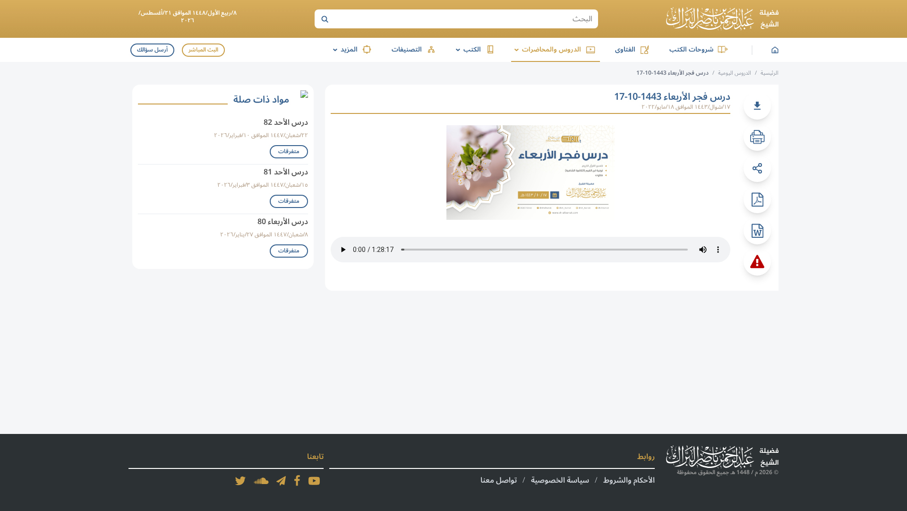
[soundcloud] (261, 480)
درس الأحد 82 (286, 122)
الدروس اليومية (734, 73)
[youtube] (314, 480)
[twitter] (240, 481)
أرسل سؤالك (152, 50)
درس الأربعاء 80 (282, 221)
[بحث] (325, 19)
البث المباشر (203, 50)
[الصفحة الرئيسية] (722, 19)
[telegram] (281, 480)
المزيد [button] (344, 49)
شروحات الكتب (691, 49)
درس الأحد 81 (286, 172)
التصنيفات (407, 49)
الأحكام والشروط (629, 480)
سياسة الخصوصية (560, 480)
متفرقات (288, 151)
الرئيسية (770, 73)
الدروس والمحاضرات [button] (546, 49)
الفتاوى (625, 49)
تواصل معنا (498, 480)
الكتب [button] (467, 49)
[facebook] (297, 480)
